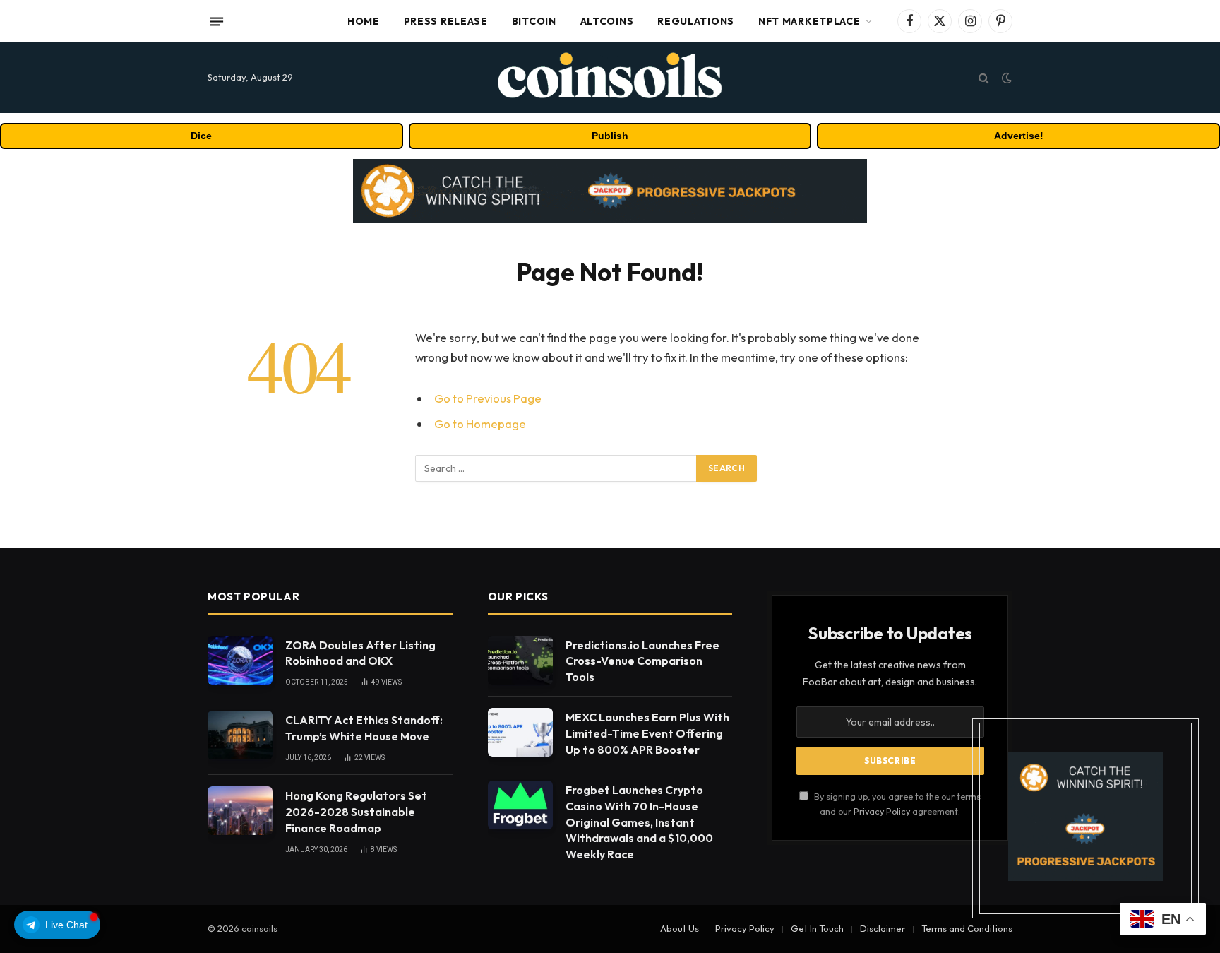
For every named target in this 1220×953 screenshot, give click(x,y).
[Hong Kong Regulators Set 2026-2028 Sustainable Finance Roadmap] (240, 810)
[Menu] (216, 21)
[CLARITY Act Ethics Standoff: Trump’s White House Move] (240, 735)
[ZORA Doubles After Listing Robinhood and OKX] (240, 660)
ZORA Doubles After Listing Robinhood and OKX (360, 653)
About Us (679, 928)
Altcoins (607, 21)
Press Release (446, 21)
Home (363, 21)
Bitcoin (534, 21)
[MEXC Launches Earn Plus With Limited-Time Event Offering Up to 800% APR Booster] (520, 732)
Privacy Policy (882, 811)
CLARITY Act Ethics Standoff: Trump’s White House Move (364, 728)
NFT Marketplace (809, 21)
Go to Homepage (480, 423)
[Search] (984, 78)
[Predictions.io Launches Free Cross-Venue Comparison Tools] (520, 660)
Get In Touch (817, 928)
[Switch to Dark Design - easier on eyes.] (1005, 77)
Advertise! (1018, 135)
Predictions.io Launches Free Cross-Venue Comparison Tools (642, 661)
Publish (610, 135)
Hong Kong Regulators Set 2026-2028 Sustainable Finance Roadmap (356, 811)
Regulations (695, 21)
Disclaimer (882, 928)
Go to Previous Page (488, 398)
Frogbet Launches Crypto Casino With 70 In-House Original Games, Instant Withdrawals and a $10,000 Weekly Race (639, 822)
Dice (201, 135)
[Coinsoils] (610, 77)
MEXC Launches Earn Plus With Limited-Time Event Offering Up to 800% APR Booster (647, 733)
